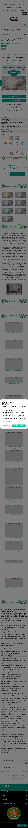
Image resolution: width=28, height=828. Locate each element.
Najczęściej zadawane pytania (10, 10)
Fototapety (7, 39)
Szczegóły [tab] (14, 406)
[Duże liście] (14, 380)
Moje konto (5, 799)
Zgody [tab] (5, 406)
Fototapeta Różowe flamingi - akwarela (14, 447)
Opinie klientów (17, 7)
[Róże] (14, 561)
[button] (11, 60)
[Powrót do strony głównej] (1, 39)
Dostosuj (7, 426)
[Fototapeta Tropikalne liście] (7, 195)
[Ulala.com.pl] (14, 18)
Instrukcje (21, 4)
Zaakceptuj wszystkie (19, 425)
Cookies (24, 13)
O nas (5, 4)
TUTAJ (16, 279)
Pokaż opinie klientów (9, 767)
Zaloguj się (17, 29)
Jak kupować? (12, 4)
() (5, 29)
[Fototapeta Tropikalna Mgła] (7, 211)
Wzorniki (9, 7)
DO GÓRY (20, 825)
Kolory (13, 39)
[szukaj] (25, 25)
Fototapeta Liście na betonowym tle (14, 500)
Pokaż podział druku (14, 72)
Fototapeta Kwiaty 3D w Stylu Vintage (14, 538)
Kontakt (23, 10)
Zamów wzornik (4, 123)
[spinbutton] (7, 60)
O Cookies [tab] (23, 406)
